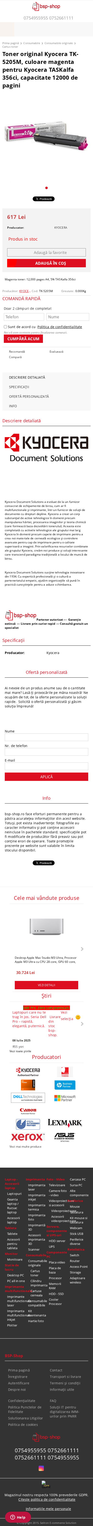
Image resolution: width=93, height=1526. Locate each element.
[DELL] (28, 1098)
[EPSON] (28, 1124)
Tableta (10, 1228)
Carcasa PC (78, 1179)
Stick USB (76, 1234)
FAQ (53, 1400)
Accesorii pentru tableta (13, 1243)
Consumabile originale (59, 43)
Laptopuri (14, 1193)
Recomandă (17, 352)
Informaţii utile (62, 1389)
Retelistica (75, 1249)
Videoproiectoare (59, 1211)
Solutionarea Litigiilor (25, 1418)
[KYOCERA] (28, 1072)
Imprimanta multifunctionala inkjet (16, 1315)
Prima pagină (10, 43)
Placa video (57, 1262)
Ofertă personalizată (29, 396)
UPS (52, 1246)
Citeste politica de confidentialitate (46, 1499)
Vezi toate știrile (20, 1051)
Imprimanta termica (36, 1207)
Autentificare (18, 1383)
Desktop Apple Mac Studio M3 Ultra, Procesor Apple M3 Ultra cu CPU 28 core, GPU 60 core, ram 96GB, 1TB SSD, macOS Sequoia (46, 959)
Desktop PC (15, 1275)
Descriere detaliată (27, 377)
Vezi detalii (46, 985)
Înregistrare (17, 1376)
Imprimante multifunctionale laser (16, 1300)
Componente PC (56, 1254)
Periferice (75, 1201)
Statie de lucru (12, 1267)
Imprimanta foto (36, 1217)
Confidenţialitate (21, 1400)
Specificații (19, 387)
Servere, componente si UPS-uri (56, 1230)
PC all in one (16, 1281)
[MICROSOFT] (65, 1098)
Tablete (12, 1234)
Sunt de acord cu (45, 327)
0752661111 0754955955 (47, 1457)
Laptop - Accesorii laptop (12, 1183)
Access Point (79, 1266)
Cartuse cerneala (37, 1293)
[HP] (65, 1085)
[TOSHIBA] (65, 1072)
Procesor (55, 1278)
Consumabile (31, 43)
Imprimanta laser (36, 1187)
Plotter (12, 1325)
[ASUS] (65, 1137)
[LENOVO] (28, 1085)
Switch (74, 1255)
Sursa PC (76, 1185)
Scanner (34, 1249)
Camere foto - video (58, 1193)
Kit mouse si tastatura (79, 1220)
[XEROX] (28, 1136)
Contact (56, 1370)
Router (75, 1261)
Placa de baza (55, 1270)
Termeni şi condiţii (65, 1383)
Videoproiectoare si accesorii (58, 1203)
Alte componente (79, 1193)
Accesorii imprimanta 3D (36, 1239)
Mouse (75, 1206)
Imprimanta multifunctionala (15, 1288)
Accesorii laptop (13, 1220)
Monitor (11, 1254)
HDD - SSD (56, 1294)
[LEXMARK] (65, 1123)
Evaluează (56, 352)
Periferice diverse (76, 1241)
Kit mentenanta (37, 1313)
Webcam (76, 1228)
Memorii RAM (55, 1286)
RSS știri (18, 1047)
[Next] (82, 949)
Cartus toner (10, 46)
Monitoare (14, 1259)
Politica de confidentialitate (59, 327)
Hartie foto (36, 1321)
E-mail (10, 760)
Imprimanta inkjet (36, 1197)
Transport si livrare (65, 1376)
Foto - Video (55, 1179)
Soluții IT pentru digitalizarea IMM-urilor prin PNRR (65, 1411)
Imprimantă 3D (36, 1227)
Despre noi (17, 1389)
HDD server (57, 1241)
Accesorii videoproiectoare (59, 1218)
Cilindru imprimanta (39, 1283)
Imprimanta (35, 1179)
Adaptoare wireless (77, 1280)
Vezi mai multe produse (25, 1146)
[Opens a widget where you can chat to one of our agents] (18, 1518)
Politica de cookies (23, 1424)
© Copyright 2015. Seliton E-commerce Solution (46, 1523)
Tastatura (76, 1212)
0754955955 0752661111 (48, 18)
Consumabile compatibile (37, 1303)
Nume (10, 731)
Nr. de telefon (16, 745)
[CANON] (28, 1111)
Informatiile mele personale (48, 1508)
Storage (75, 1272)
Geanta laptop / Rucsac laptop (13, 1205)
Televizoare (57, 1185)
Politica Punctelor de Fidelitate (24, 1409)
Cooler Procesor (55, 1301)
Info (13, 406)
